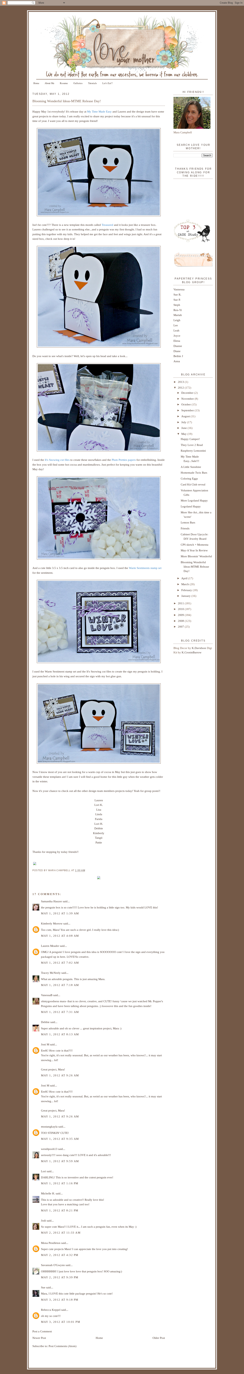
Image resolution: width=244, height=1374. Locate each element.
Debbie (98, 828)
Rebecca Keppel (50, 1309)
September (188, 410)
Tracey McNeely (51, 972)
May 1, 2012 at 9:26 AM (60, 1075)
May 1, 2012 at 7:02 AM (60, 962)
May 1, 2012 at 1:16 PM (59, 1183)
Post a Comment (42, 1331)
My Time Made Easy (99, 111)
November (188, 398)
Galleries (78, 83)
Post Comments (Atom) (62, 1346)
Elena (176, 340)
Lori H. (98, 823)
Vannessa (179, 289)
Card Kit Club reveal (193, 484)
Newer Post (39, 1337)
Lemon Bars (188, 522)
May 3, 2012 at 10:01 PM (60, 1321)
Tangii (98, 837)
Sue (43, 1287)
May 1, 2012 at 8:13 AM (60, 1034)
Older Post (158, 1337)
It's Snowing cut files (57, 459)
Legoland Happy (191, 506)
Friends (185, 528)
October (186, 404)
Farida (98, 819)
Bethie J (178, 356)
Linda (98, 814)
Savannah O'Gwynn (53, 1265)
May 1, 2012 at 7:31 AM (60, 1011)
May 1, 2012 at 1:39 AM (60, 913)
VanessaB (46, 995)
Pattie (99, 842)
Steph (176, 304)
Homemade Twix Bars (194, 472)
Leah (176, 330)
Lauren (99, 800)
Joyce (176, 335)
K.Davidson (199, 648)
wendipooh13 (49, 1148)
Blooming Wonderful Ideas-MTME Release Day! (66, 101)
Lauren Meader (50, 945)
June (184, 427)
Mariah (177, 315)
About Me (49, 83)
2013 (181, 381)
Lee (175, 325)
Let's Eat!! (107, 83)
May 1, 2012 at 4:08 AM (60, 935)
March (185, 584)
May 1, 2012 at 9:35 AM (60, 1138)
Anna (176, 361)
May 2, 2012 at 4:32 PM (59, 1255)
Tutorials (92, 83)
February (187, 590)
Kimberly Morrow (52, 923)
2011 (181, 603)
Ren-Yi (177, 310)
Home (36, 83)
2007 (181, 626)
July (184, 422)
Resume (64, 83)
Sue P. (177, 299)
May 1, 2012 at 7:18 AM (60, 985)
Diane (177, 351)
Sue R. (177, 294)
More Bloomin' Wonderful (196, 556)
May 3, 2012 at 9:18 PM (59, 1299)
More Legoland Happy (194, 500)
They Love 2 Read (192, 444)
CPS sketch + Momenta (194, 544)
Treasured (107, 224)
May (184, 433)
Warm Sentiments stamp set (145, 568)
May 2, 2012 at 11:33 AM (60, 1232)
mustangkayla (49, 1126)
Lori (43, 1171)
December (187, 392)
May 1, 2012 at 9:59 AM (60, 1161)
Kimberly (98, 833)
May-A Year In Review (194, 550)
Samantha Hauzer (51, 901)
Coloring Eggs (189, 478)
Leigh (176, 320)
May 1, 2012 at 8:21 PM (59, 1210)
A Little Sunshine (191, 466)
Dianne (177, 346)
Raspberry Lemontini (193, 450)
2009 (181, 615)
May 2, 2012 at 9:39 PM (59, 1277)
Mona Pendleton (50, 1242)
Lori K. (98, 804)
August (186, 416)
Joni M (45, 1044)
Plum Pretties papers (124, 459)
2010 (181, 609)
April (184, 578)
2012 (181, 387)
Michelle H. (48, 1193)
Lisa (98, 809)
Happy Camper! (190, 439)
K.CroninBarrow (191, 652)
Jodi (43, 1220)
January (186, 595)
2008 (181, 620)
